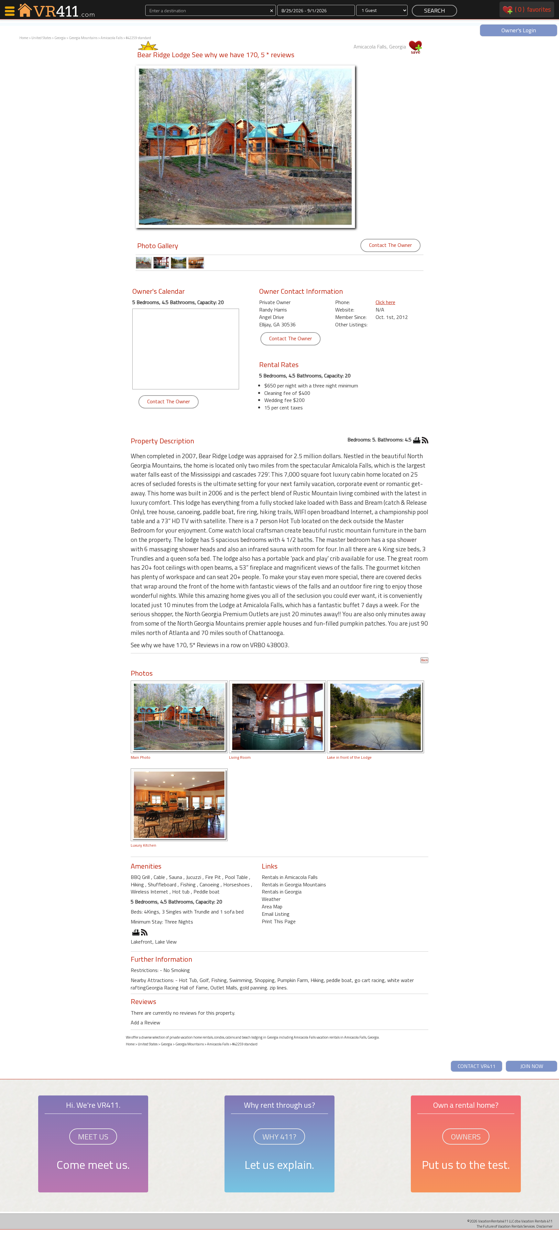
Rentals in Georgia (281, 891)
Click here (385, 302)
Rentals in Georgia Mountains (294, 884)
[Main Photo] (179, 716)
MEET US (93, 1136)
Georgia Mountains (83, 37)
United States (41, 37)
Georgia (60, 37)
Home (23, 37)
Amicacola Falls (112, 37)
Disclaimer (544, 1226)
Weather (271, 899)
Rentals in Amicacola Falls (290, 877)
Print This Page (279, 921)
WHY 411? (279, 1136)
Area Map (272, 906)
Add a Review (145, 1022)
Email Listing (276, 914)
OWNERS (466, 1136)
